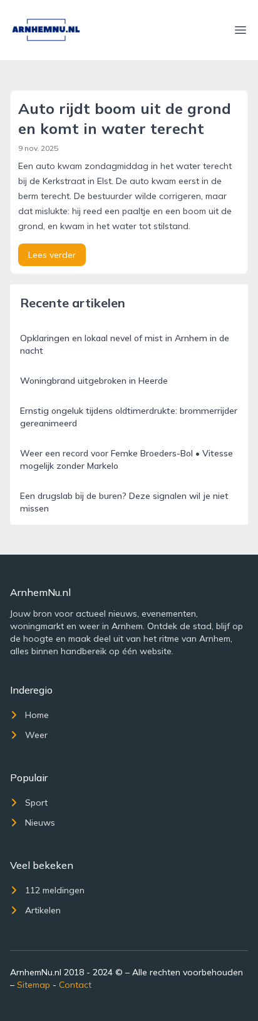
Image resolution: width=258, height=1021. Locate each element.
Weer (36, 735)
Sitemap (33, 984)
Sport (36, 802)
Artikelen (43, 910)
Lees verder (52, 254)
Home (37, 715)
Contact (75, 984)
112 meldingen (55, 890)
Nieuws (40, 822)
